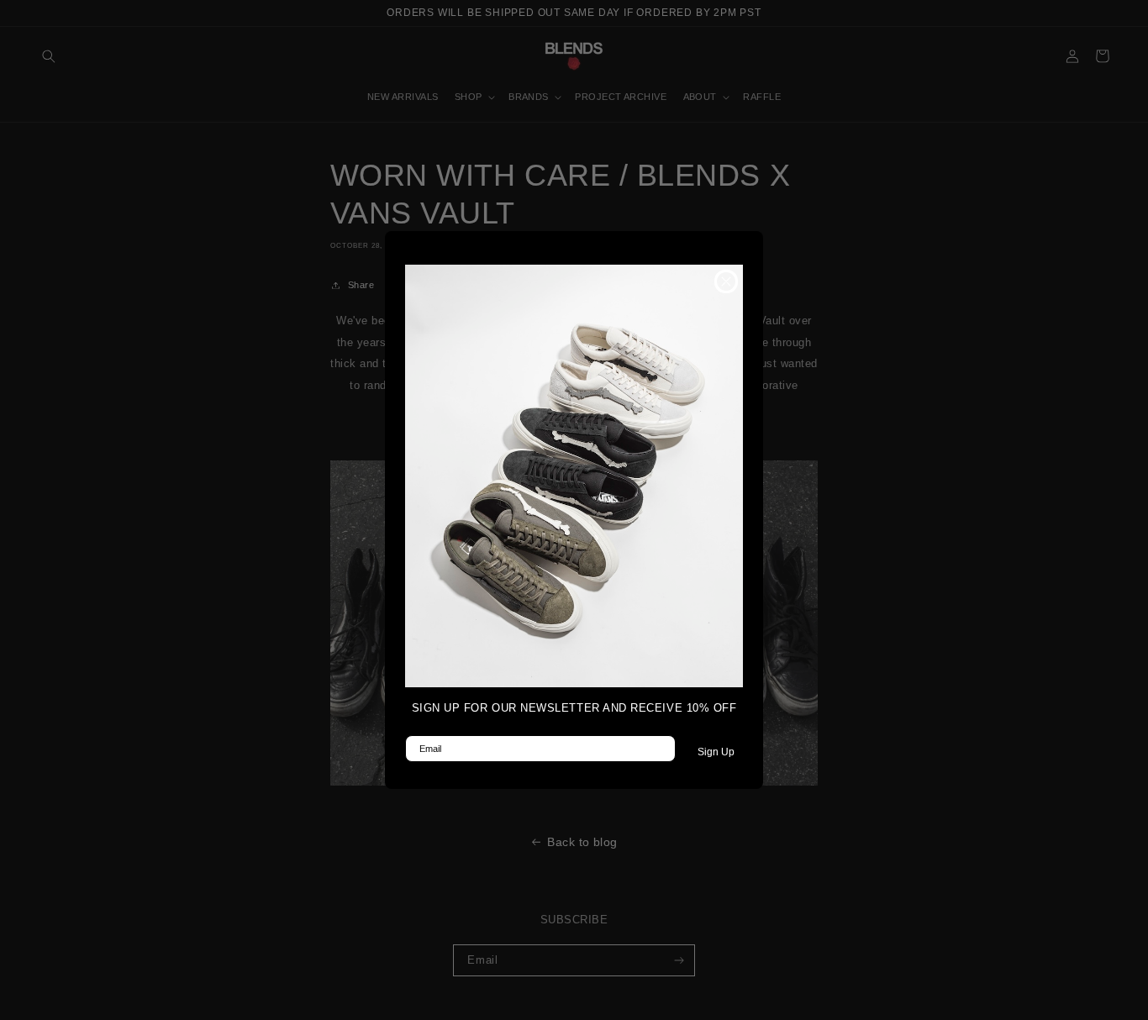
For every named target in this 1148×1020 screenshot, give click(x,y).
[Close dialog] (726, 281)
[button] (574, 476)
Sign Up (716, 752)
